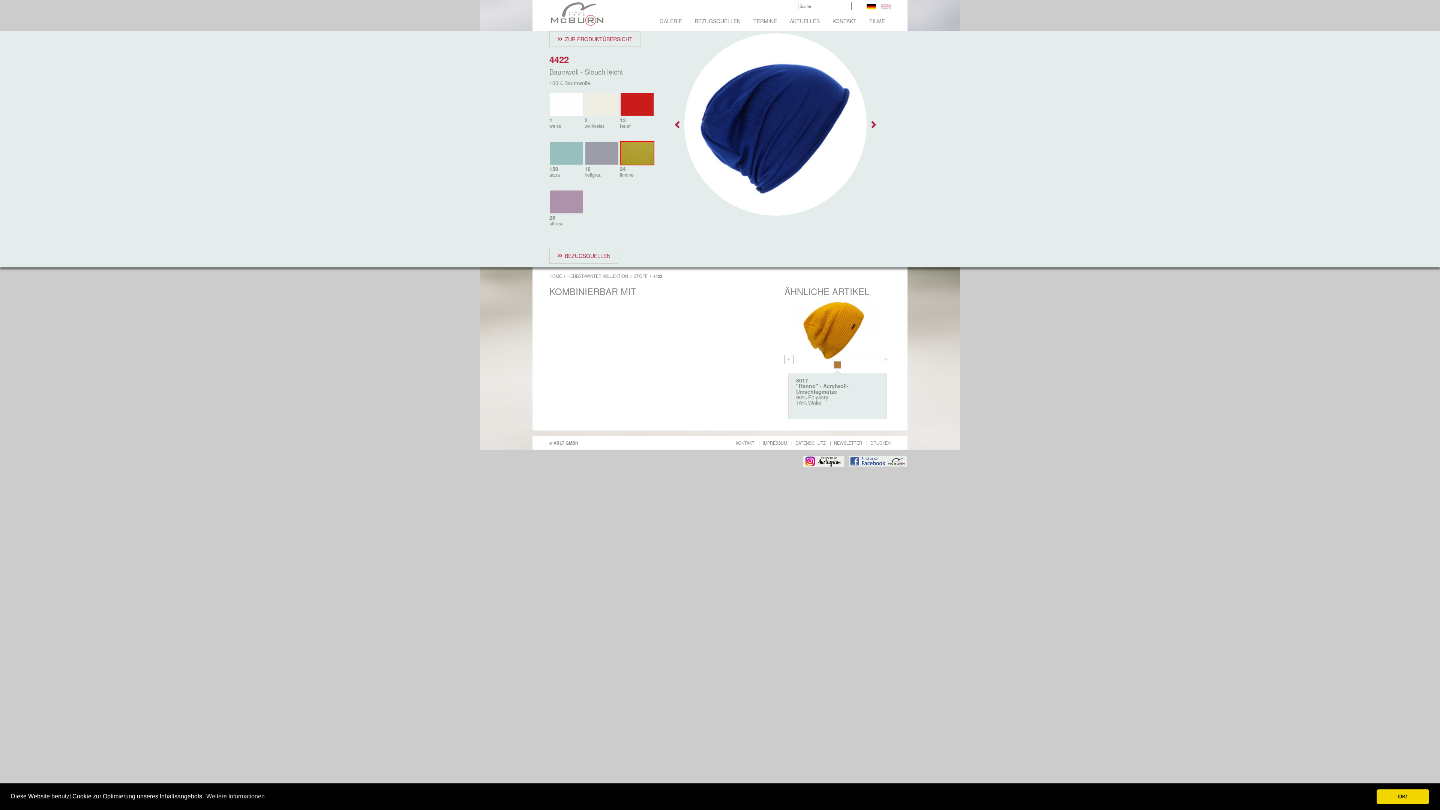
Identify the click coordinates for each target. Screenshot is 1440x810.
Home (555, 276)
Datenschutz (810, 443)
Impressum (775, 443)
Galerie (671, 21)
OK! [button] (1403, 797)
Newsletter (848, 443)
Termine (765, 21)
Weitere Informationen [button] (235, 796)
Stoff (641, 276)
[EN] (886, 5)
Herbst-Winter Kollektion (597, 276)
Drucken (880, 443)
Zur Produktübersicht (599, 39)
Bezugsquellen (718, 21)
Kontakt (844, 21)
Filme (877, 21)
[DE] (871, 5)
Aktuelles (805, 21)
